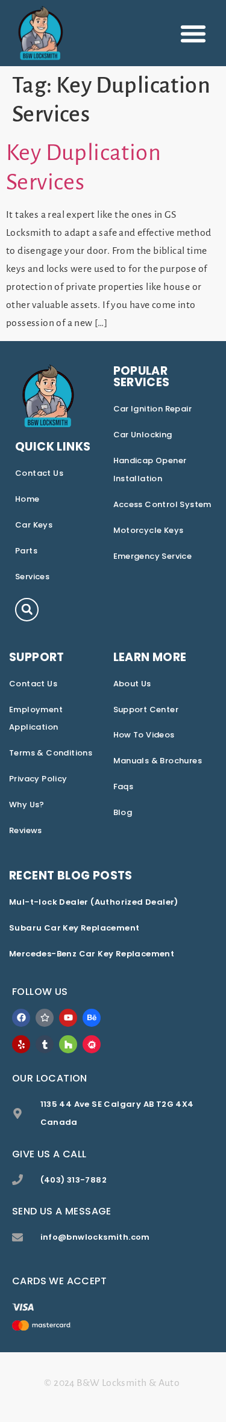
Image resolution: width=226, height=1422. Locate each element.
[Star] (45, 1018)
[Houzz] (68, 1044)
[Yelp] (21, 1044)
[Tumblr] (45, 1044)
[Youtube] (68, 1018)
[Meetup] (92, 1044)
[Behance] (92, 1018)
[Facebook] (21, 1018)
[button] (193, 33)
